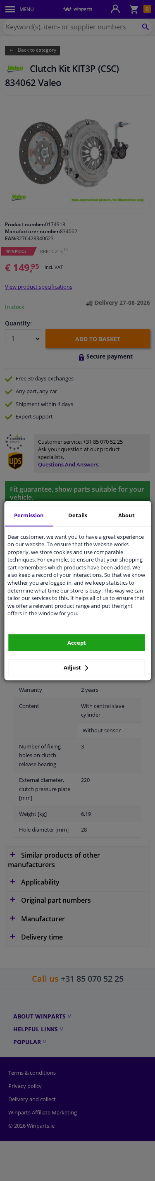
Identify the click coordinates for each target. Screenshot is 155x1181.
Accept (76, 642)
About (126, 515)
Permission (29, 515)
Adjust (73, 667)
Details (77, 515)
